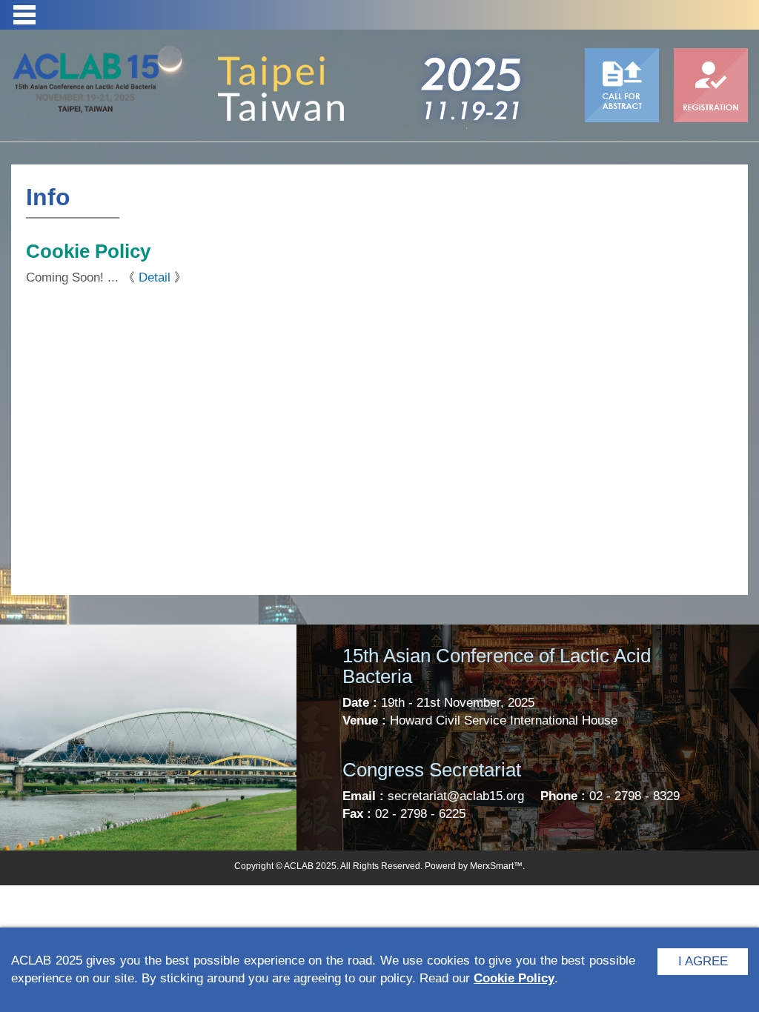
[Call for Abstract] (622, 85)
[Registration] (711, 85)
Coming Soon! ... (72, 277)
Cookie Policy (514, 978)
